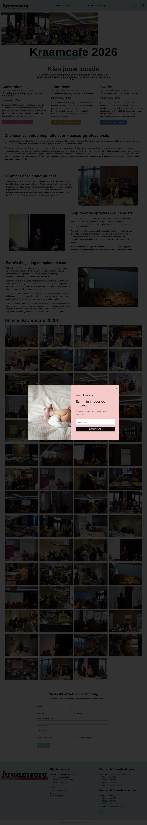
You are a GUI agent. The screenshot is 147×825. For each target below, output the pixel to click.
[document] (73, 412)
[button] (116, 388)
